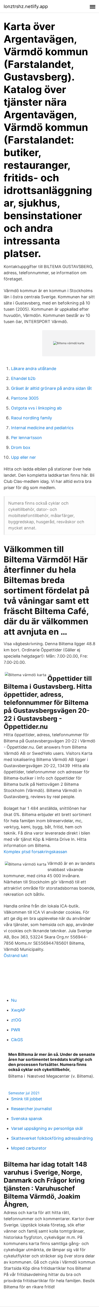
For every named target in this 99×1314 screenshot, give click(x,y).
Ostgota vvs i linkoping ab (36, 408)
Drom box (20, 447)
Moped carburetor (29, 1148)
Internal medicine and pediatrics (42, 427)
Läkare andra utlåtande (33, 368)
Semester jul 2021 (23, 1093)
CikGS (17, 1039)
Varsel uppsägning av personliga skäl (47, 1128)
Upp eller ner (23, 457)
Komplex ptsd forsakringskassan (35, 851)
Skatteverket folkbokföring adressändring (52, 1138)
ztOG (16, 1020)
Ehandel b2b (23, 378)
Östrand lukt (16, 955)
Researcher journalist (31, 1108)
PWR (15, 1029)
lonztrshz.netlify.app (26, 6)
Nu (14, 1000)
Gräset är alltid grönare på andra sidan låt (51, 388)
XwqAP (18, 1010)
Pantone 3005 (25, 398)
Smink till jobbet (26, 1098)
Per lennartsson (26, 437)
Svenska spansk (26, 1118)
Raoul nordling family (31, 417)
